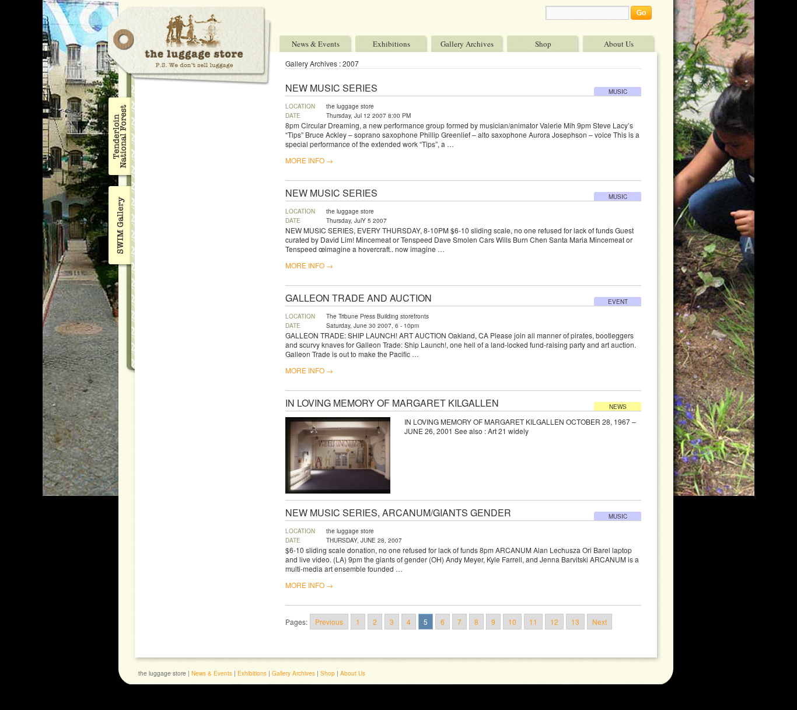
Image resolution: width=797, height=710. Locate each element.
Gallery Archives (467, 43)
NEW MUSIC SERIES (331, 88)
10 (512, 622)
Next (599, 622)
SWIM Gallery (119, 223)
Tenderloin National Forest (119, 135)
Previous (329, 622)
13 (575, 622)
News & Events (316, 43)
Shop (543, 43)
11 (533, 622)
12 (554, 622)
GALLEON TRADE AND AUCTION (358, 298)
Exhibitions (391, 43)
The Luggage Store (189, 46)
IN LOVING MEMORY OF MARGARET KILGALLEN (392, 403)
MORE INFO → (309, 160)
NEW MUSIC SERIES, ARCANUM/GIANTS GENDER (398, 513)
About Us (619, 43)
